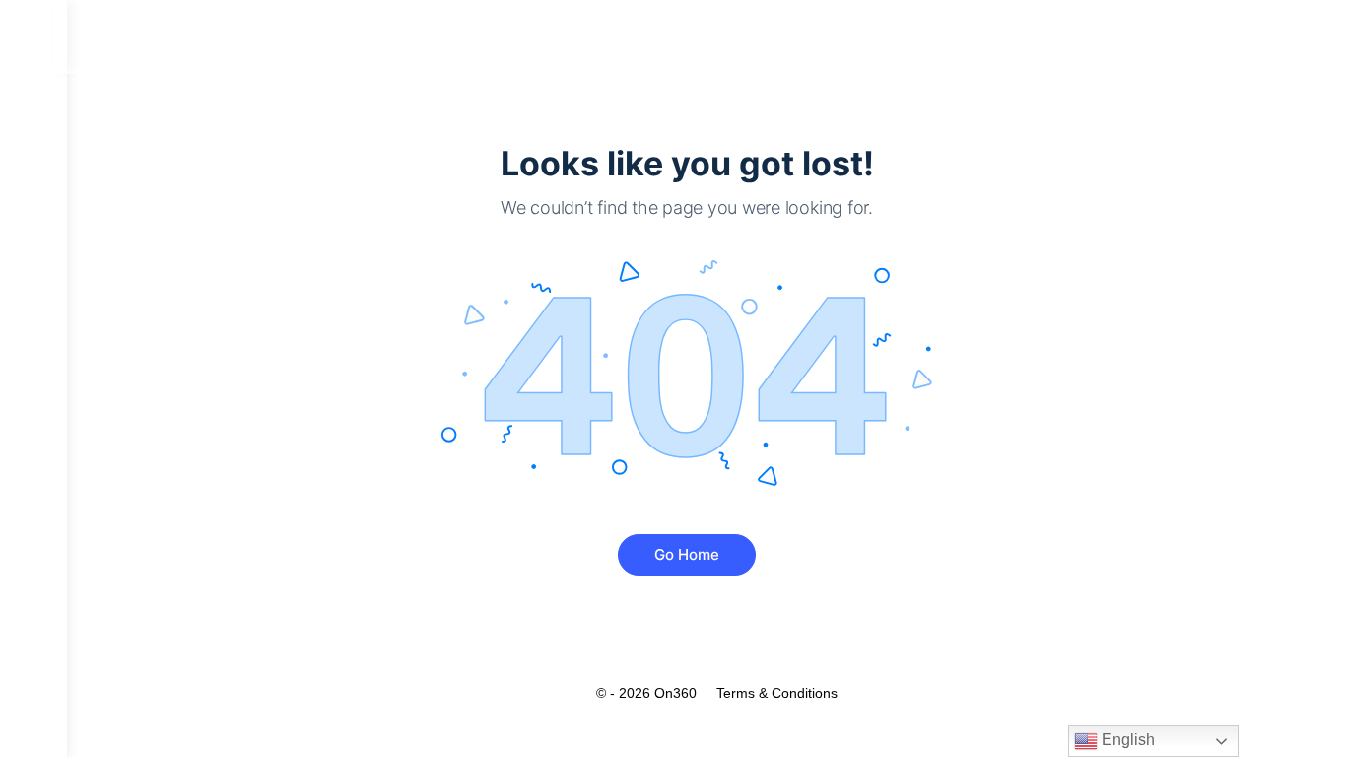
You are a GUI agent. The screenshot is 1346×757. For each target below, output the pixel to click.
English (1126, 739)
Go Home (686, 554)
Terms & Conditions (777, 693)
